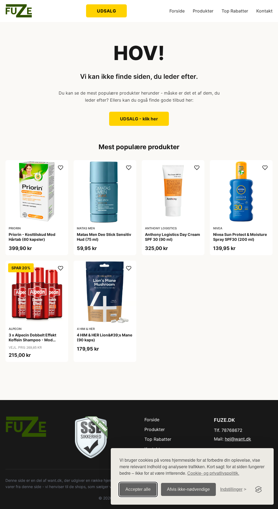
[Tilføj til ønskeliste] (60, 168)
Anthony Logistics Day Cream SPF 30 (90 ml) (172, 237)
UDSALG (106, 11)
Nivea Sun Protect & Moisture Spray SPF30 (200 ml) (240, 237)
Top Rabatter (235, 11)
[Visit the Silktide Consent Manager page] (258, 489)
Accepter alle (138, 489)
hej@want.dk (238, 439)
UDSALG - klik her (139, 118)
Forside (177, 11)
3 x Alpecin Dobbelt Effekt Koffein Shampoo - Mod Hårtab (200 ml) (32, 340)
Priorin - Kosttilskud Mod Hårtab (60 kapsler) (32, 237)
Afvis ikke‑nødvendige (188, 489)
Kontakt (264, 11)
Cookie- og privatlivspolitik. (213, 473)
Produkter (203, 11)
